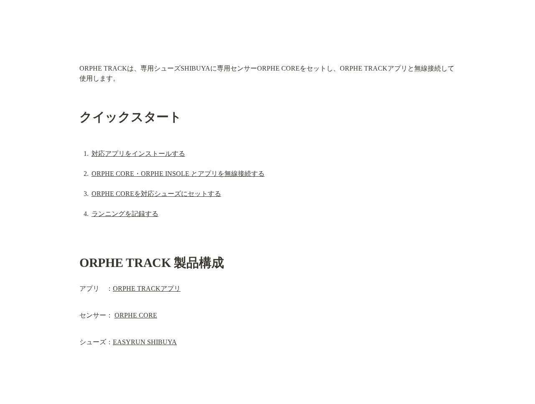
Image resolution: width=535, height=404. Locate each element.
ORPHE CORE (136, 315)
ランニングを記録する (125, 213)
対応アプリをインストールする (138, 153)
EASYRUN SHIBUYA (145, 342)
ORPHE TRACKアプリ (147, 288)
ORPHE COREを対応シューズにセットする (156, 193)
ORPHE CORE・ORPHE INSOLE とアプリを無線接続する (178, 173)
